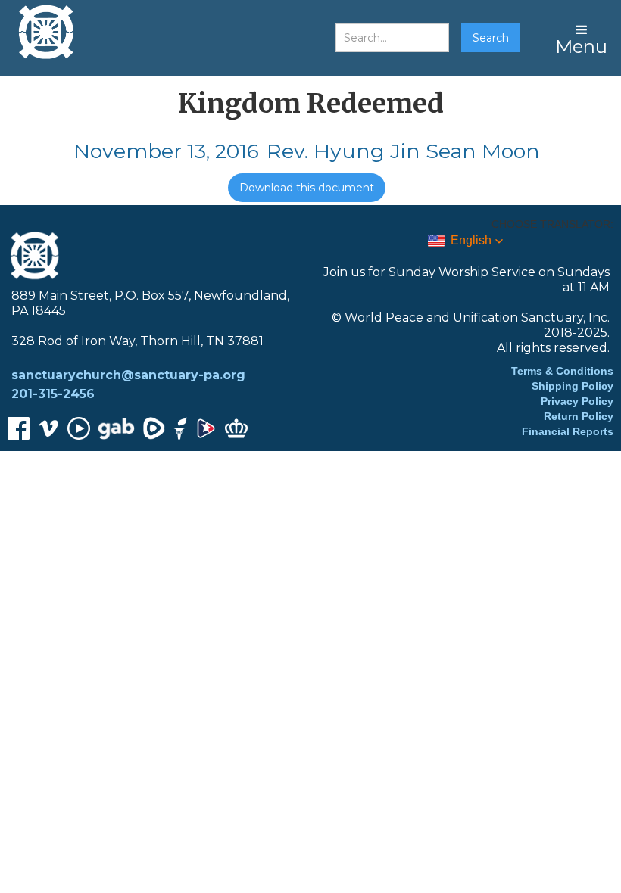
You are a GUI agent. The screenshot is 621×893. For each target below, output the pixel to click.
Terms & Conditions (562, 371)
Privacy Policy (577, 401)
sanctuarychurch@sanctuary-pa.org (128, 375)
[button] (581, 38)
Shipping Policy (572, 386)
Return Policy (578, 416)
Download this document (306, 187)
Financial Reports (567, 431)
